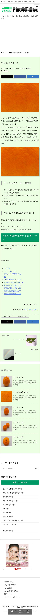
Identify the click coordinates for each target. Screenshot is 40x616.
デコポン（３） (19, 437)
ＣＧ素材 (6, 509)
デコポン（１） (19, 407)
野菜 (28, 53)
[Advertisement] (20, 35)
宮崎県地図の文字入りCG (12, 288)
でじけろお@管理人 (31, 309)
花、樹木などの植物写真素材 (12, 489)
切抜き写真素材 (8, 531)
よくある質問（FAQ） (30, 2)
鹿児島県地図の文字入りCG (13, 282)
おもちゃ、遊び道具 (9, 524)
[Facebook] (20, 76)
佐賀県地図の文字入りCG (12, 294)
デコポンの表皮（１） (21, 392)
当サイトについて (7, 2)
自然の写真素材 (8, 497)
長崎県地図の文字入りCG (12, 285)
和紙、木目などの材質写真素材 (13, 493)
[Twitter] (7, 76)
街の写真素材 (7, 513)
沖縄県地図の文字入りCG (12, 280)
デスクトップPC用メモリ (12, 274)
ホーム (5, 53)
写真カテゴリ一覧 (20, 482)
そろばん (7, 268)
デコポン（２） (19, 377)
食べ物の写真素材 (16, 53)
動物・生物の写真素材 (10, 501)
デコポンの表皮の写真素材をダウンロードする (20, 237)
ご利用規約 (18, 2)
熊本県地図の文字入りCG (12, 291)
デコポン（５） (19, 422)
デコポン (5, 71)
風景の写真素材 (8, 517)
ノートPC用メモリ (10, 271)
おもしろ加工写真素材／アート (13, 520)
